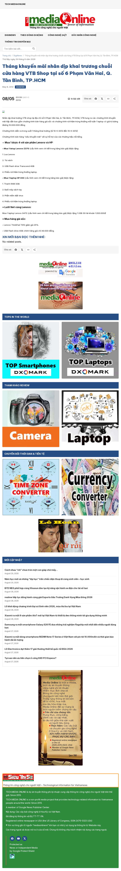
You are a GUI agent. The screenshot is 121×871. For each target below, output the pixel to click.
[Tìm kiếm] (34, 49)
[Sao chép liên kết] (108, 98)
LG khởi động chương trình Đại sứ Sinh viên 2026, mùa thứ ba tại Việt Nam (43, 606)
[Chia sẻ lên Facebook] (95, 98)
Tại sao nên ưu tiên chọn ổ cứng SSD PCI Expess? (30, 658)
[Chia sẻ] (114, 98)
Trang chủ (6, 56)
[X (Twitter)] (24, 838)
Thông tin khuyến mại (18, 41)
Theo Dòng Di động (31, 35)
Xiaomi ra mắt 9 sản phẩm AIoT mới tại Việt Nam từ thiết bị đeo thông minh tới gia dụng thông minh (56, 615)
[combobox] (19, 48)
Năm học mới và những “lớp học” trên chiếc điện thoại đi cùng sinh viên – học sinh (47, 579)
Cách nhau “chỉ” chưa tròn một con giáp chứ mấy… (31, 570)
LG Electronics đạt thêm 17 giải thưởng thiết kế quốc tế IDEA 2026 (39, 649)
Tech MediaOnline (15, 4)
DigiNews (18, 56)
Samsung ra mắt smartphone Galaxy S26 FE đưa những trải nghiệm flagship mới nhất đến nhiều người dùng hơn (60, 626)
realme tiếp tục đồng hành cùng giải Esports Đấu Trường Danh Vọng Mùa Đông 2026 (48, 597)
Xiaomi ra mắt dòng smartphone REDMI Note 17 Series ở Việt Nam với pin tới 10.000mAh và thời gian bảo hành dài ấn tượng (59, 638)
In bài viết (75, 99)
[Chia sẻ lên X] (101, 98)
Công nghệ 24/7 (57, 35)
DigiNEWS (10, 35)
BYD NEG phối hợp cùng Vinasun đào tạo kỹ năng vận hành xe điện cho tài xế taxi (46, 588)
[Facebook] (12, 838)
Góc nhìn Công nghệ (83, 35)
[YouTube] (18, 838)
